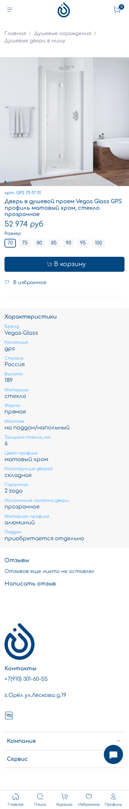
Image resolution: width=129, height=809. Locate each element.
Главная (15, 33)
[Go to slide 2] (9, 182)
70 (10, 243)
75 (25, 243)
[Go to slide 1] (5, 182)
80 (39, 243)
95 (83, 243)
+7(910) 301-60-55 (26, 679)
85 (54, 243)
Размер (12, 233)
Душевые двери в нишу (34, 40)
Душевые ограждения (62, 33)
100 (98, 243)
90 (68, 243)
